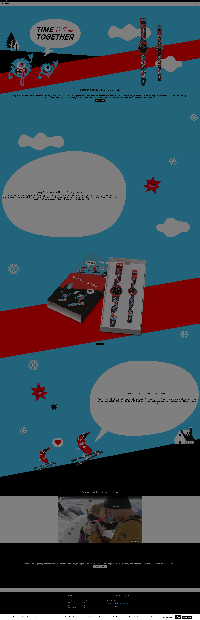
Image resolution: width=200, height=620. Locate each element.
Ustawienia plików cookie (168, 617)
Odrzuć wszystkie (178, 617)
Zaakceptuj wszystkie (187, 617)
